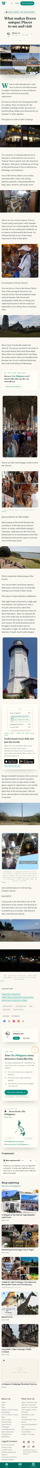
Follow (16, 1038)
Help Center (6, 1424)
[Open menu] (32, 34)
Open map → (8, 1117)
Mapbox (25, 1137)
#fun (30, 1006)
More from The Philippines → (12, 1186)
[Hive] (24, 1442)
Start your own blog (12, 386)
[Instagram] (28, 1447)
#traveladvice (18, 1009)
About (4, 1402)
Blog (3, 1407)
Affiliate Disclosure (9, 1452)
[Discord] (33, 1447)
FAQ (3, 1405)
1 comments (15, 1016)
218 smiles (6, 1016)
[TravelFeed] (3, 3)
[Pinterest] (13, 1021)
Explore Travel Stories (10, 1410)
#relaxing (6, 1009)
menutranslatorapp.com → (12, 766)
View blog (26, 1038)
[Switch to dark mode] (12, 3)
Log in (17, 3)
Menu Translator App (29, 1402)
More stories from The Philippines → (17, 1144)
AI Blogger (5, 1427)
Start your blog (27, 3)
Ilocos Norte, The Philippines (21, 12)
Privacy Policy (7, 1447)
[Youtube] (24, 1447)
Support (5, 1455)
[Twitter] (9, 1021)
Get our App (6, 1419)
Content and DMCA (9, 1457)
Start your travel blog (15, 1092)
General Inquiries (8, 1460)
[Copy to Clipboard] (23, 1021)
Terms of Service (8, 1445)
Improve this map (28, 1138)
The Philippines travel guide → (15, 1141)
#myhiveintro (7, 1006)
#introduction (21, 1006)
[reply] (30, 1160)
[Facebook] (4, 1021)
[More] (36, 3)
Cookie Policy (7, 1450)
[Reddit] (18, 1021)
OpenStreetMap (31, 1137)
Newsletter (6, 1412)
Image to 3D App (28, 1434)
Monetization (7, 1422)
